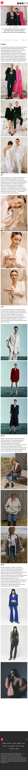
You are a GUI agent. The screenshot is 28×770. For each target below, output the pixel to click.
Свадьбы (19, 743)
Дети (23, 743)
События (22, 746)
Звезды (4, 743)
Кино (17, 746)
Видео (17, 748)
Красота (5, 746)
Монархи (9, 743)
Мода (14, 743)
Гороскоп (11, 748)
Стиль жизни (11, 746)
